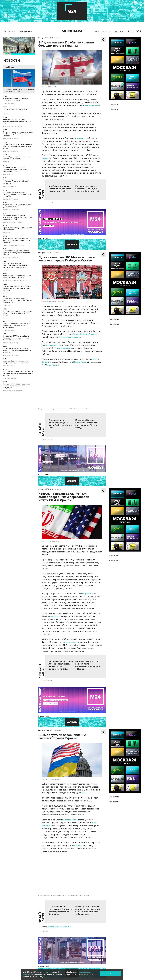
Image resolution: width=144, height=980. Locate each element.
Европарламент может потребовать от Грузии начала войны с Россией (87, 189)
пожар (16, 343)
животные (14, 378)
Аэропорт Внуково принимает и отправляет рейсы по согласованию (17, 362)
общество (15, 209)
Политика (58, 38)
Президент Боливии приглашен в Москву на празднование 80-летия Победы (87, 424)
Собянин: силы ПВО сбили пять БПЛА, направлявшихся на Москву (17, 277)
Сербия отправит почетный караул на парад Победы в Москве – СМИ (61, 424)
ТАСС (83, 792)
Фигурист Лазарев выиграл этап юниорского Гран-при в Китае (15, 110)
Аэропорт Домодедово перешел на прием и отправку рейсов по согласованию (16, 325)
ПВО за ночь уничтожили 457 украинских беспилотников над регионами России (15, 169)
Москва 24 (72, 31)
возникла (77, 845)
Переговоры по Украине (59, 926)
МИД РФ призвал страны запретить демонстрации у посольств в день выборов (17, 288)
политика (6, 151)
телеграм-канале (92, 105)
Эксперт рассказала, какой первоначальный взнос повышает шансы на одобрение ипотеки (16, 265)
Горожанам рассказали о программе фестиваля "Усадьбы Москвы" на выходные (17, 182)
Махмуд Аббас (79, 362)
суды (5, 245)
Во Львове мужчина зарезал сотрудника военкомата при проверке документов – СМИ (17, 217)
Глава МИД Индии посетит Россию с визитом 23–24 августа (17, 158)
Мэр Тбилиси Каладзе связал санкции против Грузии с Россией (59, 189)
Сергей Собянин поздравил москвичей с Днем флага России (19, 90)
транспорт (6, 103)
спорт (5, 114)
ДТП (15, 126)
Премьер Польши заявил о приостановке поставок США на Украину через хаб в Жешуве (87, 910)
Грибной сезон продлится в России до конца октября (17, 229)
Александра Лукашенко (70, 337)
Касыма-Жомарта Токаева (84, 334)
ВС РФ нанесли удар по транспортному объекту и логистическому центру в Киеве (18, 313)
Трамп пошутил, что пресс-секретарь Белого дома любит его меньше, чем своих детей (17, 146)
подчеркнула (69, 642)
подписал (86, 593)
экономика (6, 270)
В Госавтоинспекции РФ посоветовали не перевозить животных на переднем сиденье (18, 373)
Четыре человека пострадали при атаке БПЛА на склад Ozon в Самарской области (18, 134)
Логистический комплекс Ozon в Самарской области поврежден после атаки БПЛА (17, 350)
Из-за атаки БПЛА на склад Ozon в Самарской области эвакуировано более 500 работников (16, 338)
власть (44, 439)
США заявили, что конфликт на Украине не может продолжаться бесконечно (60, 910)
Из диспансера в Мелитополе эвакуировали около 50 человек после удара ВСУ (17, 194)
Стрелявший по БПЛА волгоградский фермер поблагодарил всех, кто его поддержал (17, 240)
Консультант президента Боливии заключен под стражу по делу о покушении (16, 386)
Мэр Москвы (9, 67)
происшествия (8, 126)
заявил (80, 138)
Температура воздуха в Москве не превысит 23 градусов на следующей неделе (17, 253)
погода (13, 257)
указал (45, 158)
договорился (64, 348)
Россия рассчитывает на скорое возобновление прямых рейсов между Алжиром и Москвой (17, 301)
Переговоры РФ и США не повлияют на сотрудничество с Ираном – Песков (87, 665)
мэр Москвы (7, 209)
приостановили (69, 819)
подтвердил (51, 345)
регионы (20, 126)
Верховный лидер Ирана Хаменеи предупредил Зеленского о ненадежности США (60, 665)
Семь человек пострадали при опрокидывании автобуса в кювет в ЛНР (17, 121)
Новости (11, 61)
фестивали (12, 186)
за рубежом (14, 151)
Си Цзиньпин (52, 364)
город (13, 103)
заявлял (54, 616)
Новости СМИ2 (43, 238)
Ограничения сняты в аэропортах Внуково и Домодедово (16, 99)
